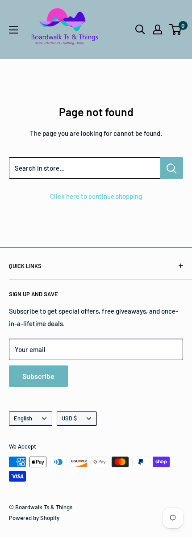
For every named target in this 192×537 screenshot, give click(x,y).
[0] (175, 29)
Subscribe (38, 376)
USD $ (69, 418)
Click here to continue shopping (96, 196)
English (23, 418)
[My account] (157, 29)
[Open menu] (13, 30)
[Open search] (140, 29)
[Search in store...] (171, 168)
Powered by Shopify (34, 517)
